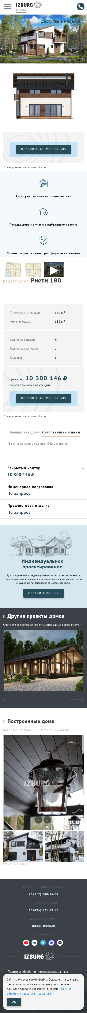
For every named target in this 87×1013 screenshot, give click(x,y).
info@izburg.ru (43, 926)
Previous (7, 98)
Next (80, 98)
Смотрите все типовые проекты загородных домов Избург (41, 625)
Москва (21, 10)
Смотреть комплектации (30, 385)
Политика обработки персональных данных (38, 972)
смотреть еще (14, 863)
